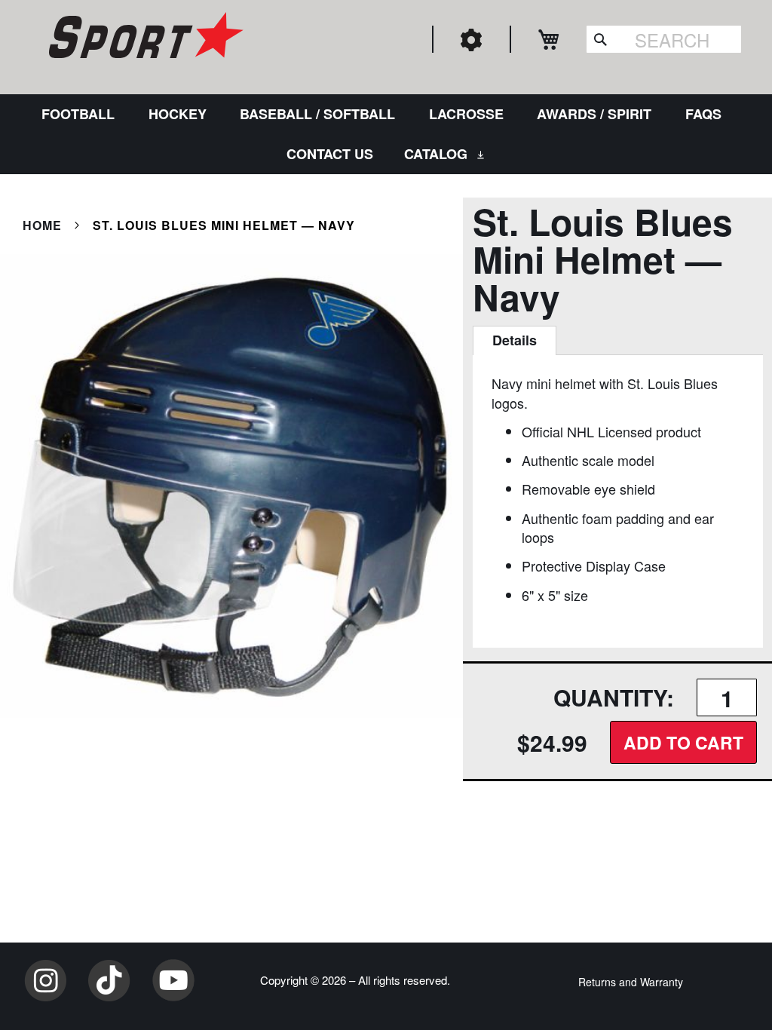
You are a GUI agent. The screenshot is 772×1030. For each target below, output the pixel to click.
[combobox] (664, 39)
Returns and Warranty (630, 981)
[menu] (386, 134)
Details (514, 340)
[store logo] (144, 37)
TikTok (109, 980)
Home (42, 225)
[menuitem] (81, 114)
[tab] (514, 341)
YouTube (173, 980)
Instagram (45, 980)
